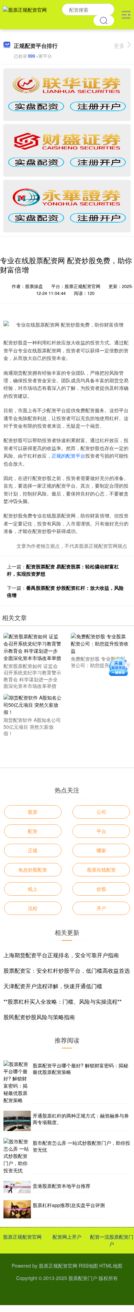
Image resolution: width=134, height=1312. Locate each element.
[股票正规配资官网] (25, 13)
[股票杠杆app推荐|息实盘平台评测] (17, 1209)
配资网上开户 (67, 1236)
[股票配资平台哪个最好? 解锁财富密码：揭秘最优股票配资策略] (17, 1082)
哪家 (101, 850)
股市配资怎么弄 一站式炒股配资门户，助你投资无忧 (81, 1146)
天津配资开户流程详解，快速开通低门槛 (52, 986)
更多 (119, 46)
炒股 (101, 888)
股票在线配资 (101, 869)
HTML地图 (110, 1265)
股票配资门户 (82, 1277)
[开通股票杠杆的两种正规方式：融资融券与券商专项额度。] (17, 1121)
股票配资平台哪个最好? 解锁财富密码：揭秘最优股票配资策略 (80, 1069)
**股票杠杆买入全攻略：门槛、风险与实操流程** (62, 1001)
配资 (32, 831)
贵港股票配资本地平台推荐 (61, 1185)
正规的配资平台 (68, 455)
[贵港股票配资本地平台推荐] (17, 1187)
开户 (101, 908)
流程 (32, 908)
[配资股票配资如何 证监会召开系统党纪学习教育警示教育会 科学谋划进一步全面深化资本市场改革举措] (32, 646)
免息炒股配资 (32, 869)
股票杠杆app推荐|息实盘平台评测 (69, 1205)
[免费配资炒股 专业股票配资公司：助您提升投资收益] (100, 642)
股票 (32, 811)
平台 (101, 831)
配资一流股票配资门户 (111, 1240)
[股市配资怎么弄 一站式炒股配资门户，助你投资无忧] (17, 1156)
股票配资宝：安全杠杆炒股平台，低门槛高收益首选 (66, 970)
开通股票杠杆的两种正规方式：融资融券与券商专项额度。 (81, 1119)
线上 (32, 888)
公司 (101, 811)
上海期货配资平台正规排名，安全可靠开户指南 (61, 955)
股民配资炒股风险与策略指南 (39, 1017)
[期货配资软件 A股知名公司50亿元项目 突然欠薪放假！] (32, 704)
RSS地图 (88, 1265)
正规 (32, 850)
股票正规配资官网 (22, 1236)
